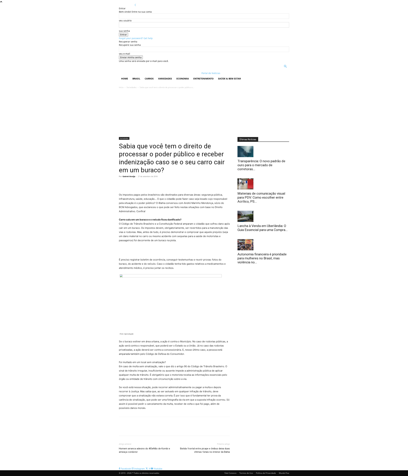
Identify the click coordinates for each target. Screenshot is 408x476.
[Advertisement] (204, 113)
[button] (285, 66)
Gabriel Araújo (129, 176)
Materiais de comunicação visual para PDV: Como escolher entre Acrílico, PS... (261, 197)
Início (121, 87)
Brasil (136, 78)
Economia (182, 78)
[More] (151, 183)
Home (124, 78)
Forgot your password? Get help (136, 38)
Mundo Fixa (284, 473)
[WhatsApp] (144, 183)
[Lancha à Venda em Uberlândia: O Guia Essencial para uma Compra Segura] (263, 216)
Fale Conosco (230, 473)
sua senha (124, 30)
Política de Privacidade (266, 473)
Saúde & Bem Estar (229, 78)
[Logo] (139, 73)
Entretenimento (203, 78)
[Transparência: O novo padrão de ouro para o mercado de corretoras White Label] (263, 151)
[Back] (135, 5)
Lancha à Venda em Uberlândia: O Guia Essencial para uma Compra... (262, 228)
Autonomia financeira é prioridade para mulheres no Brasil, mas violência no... (262, 258)
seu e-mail (124, 53)
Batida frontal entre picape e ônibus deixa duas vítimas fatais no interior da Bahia (205, 450)
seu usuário (125, 20)
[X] (129, 183)
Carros (149, 78)
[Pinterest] (137, 183)
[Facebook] (122, 183)
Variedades (165, 78)
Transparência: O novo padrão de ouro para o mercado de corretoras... (261, 165)
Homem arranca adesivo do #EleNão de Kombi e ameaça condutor (144, 450)
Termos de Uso (246, 473)
